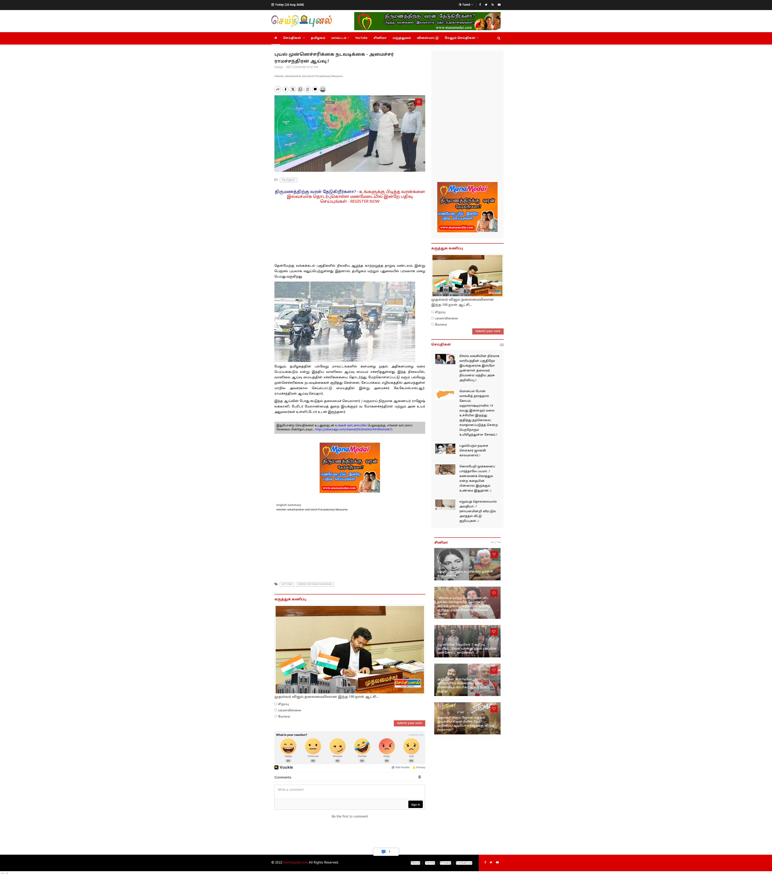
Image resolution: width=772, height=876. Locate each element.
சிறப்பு (283, 704)
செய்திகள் (292, 38)
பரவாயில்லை (289, 710)
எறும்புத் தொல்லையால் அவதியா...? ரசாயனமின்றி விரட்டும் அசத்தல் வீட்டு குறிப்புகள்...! (478, 511)
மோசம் (284, 717)
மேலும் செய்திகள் (460, 38)
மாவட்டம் (338, 38)
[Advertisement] (349, 232)
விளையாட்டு (428, 38)
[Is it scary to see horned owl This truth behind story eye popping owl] (445, 469)
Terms (430, 863)
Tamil (466, 5)
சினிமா (380, 38)
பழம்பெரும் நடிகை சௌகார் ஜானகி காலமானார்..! (473, 450)
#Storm (287, 584)
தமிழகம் (318, 38)
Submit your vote (409, 723)
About (415, 863)
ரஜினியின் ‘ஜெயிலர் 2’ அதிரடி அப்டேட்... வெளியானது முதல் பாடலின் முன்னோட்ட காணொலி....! (467, 649)
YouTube (361, 38)
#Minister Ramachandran (315, 584)
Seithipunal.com (295, 863)
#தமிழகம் (288, 180)
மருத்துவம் (402, 38)
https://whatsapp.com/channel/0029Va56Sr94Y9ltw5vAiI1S (354, 429)
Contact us (464, 863)
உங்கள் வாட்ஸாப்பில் (350, 425)
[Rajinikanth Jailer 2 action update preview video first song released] (467, 641)
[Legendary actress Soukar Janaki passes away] (445, 449)
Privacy (445, 863)
